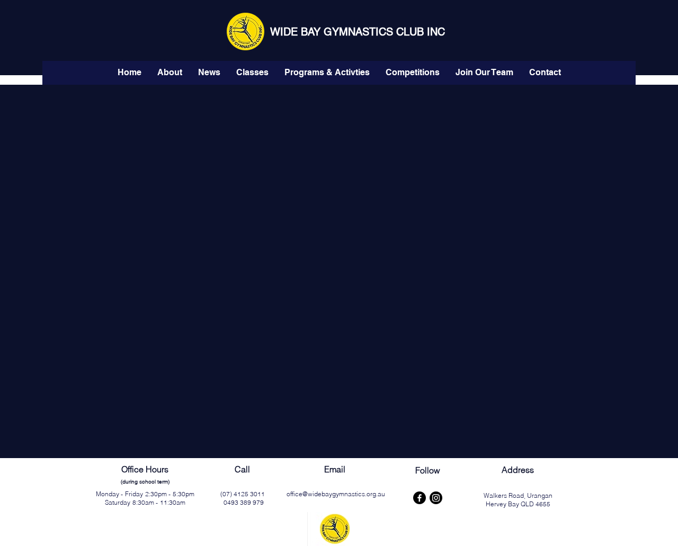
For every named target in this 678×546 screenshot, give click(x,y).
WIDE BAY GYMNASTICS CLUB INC (357, 31)
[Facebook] (419, 497)
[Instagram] (436, 497)
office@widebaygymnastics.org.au (336, 494)
